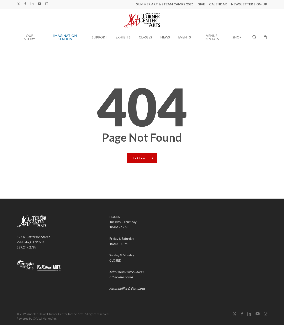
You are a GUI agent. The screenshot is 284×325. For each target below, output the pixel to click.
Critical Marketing (44, 318)
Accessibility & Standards (127, 288)
